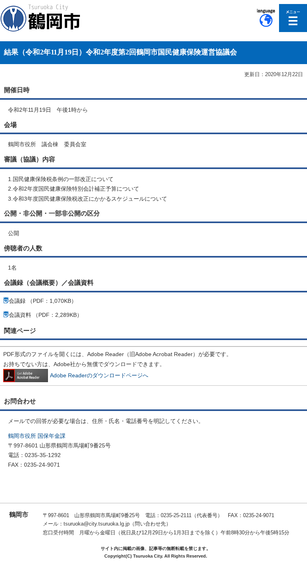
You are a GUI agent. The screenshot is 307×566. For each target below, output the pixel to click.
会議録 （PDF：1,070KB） (43, 301)
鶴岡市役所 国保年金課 (37, 436)
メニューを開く (293, 18)
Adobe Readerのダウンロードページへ (99, 375)
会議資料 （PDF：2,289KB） (45, 315)
